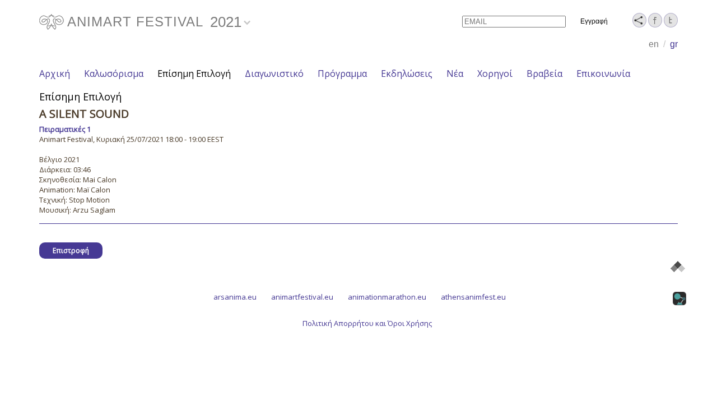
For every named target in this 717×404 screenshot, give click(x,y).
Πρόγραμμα (342, 73)
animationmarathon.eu (387, 297)
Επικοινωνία (603, 73)
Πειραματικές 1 (65, 129)
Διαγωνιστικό (274, 73)
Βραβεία (544, 73)
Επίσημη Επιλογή (194, 73)
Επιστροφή (71, 250)
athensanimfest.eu (473, 297)
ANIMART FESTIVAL (135, 21)
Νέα (454, 73)
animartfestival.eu (302, 297)
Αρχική (54, 73)
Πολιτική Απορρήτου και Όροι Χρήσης (367, 323)
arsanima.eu (235, 297)
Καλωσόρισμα (113, 73)
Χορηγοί (495, 73)
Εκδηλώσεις (406, 73)
